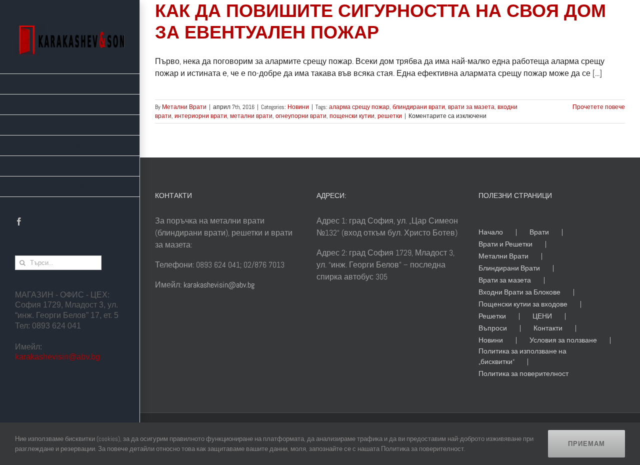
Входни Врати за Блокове (519, 292)
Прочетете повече (598, 107)
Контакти (548, 328)
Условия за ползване (563, 340)
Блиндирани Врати (509, 268)
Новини (298, 107)
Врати (539, 232)
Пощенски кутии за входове (523, 304)
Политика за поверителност (523, 373)
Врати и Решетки (505, 244)
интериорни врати (200, 116)
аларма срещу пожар (359, 107)
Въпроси (492, 328)
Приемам (586, 444)
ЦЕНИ (542, 316)
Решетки (492, 316)
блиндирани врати (418, 107)
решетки (390, 116)
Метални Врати (184, 107)
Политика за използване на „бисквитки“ (522, 356)
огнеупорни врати (301, 116)
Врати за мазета (504, 280)
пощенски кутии (352, 116)
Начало (490, 232)
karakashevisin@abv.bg (57, 356)
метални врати (251, 116)
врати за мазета (471, 107)
